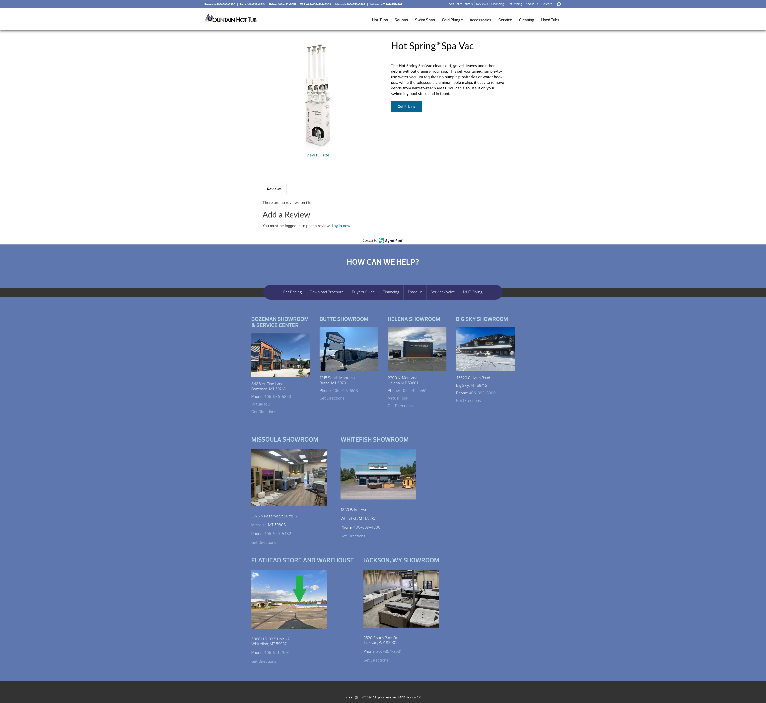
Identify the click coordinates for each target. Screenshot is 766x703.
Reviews (482, 4)
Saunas (401, 20)
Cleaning (526, 20)
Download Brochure (327, 292)
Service (505, 20)
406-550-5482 (277, 533)
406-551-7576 (276, 652)
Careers (546, 4)
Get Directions (263, 411)
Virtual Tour (261, 404)
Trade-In (415, 292)
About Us (532, 4)
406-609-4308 (366, 527)
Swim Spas (425, 20)
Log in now (341, 226)
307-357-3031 (389, 651)
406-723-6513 (345, 390)
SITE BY (349, 697)
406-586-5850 (277, 396)
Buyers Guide (363, 292)
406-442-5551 (414, 390)
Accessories (480, 20)
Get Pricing (514, 4)
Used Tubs (550, 20)
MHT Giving (473, 292)
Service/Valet (442, 292)
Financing (497, 4)
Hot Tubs (380, 20)
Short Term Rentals (460, 4)
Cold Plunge (452, 20)
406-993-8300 (482, 393)
